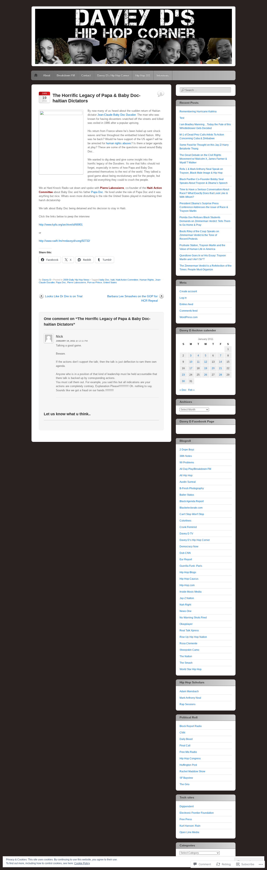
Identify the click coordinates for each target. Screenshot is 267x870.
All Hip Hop (186, 475)
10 (190, 361)
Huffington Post (188, 764)
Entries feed (186, 304)
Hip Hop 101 (142, 75)
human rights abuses (118, 143)
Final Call (185, 745)
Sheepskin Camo (189, 649)
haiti (113, 279)
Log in (183, 297)
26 (205, 374)
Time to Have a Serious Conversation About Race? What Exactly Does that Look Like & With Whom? (204, 193)
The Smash (186, 662)
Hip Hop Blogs (188, 572)
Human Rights (147, 279)
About (46, 75)
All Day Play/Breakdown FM (195, 469)
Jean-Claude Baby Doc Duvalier (116, 114)
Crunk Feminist (188, 527)
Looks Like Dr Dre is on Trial (63, 296)
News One (185, 611)
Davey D (46, 279)
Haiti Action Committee (127, 279)
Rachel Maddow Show (192, 771)
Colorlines (185, 520)
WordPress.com (189, 317)
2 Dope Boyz (187, 449)
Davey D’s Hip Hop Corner (113, 75)
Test (182, 118)
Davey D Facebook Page (197, 421)
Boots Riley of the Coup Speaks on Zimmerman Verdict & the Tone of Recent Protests (199, 235)
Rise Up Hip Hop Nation (193, 637)
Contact (86, 75)
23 (183, 374)
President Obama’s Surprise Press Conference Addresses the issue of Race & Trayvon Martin (204, 207)
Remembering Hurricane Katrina (198, 111)
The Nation (186, 656)
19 (205, 368)
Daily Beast (186, 739)
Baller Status (187, 494)
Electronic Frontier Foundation (197, 812)
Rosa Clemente (188, 643)
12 (205, 361)
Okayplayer (186, 624)
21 (220, 368)
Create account (188, 291)
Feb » (191, 390)
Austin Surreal (188, 481)
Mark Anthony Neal (190, 697)
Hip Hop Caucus (189, 578)
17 (190, 368)
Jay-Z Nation (187, 598)
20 (213, 368)
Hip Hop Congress (190, 758)
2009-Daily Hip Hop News (76, 279)
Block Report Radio (191, 726)
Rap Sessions (187, 704)
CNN (182, 732)
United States (110, 282)
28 (220, 374)
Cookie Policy (82, 863)
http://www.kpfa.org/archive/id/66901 (61, 224)
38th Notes (186, 456)
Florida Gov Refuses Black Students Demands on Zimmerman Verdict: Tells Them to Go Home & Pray (205, 221)
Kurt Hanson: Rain (190, 825)
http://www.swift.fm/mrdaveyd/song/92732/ (64, 240)
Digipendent (187, 806)
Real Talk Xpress (189, 630)
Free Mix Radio (188, 752)
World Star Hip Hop (191, 669)
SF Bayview (186, 777)
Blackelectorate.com (191, 507)
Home (36, 75)
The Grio (184, 784)
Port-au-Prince (94, 282)
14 (220, 361)
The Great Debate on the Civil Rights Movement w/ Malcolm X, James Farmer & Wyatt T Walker (203, 159)
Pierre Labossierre (76, 282)
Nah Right (185, 604)
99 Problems (187, 462)
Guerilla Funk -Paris (191, 565)
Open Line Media (189, 832)
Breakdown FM (66, 75)
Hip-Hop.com (187, 585)
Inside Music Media (191, 591)
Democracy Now (189, 546)
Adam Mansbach (189, 691)
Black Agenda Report (192, 501)
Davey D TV (186, 533)
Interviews (163, 75)
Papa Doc (97, 192)
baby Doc (104, 279)
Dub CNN (185, 553)
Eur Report (186, 559)
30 (183, 381)
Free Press (186, 819)
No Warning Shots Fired (193, 617)
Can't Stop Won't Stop (192, 514)
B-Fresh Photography (192, 488)
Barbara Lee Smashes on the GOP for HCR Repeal (132, 298)
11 (198, 361)
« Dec (183, 390)
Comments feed (189, 310)
